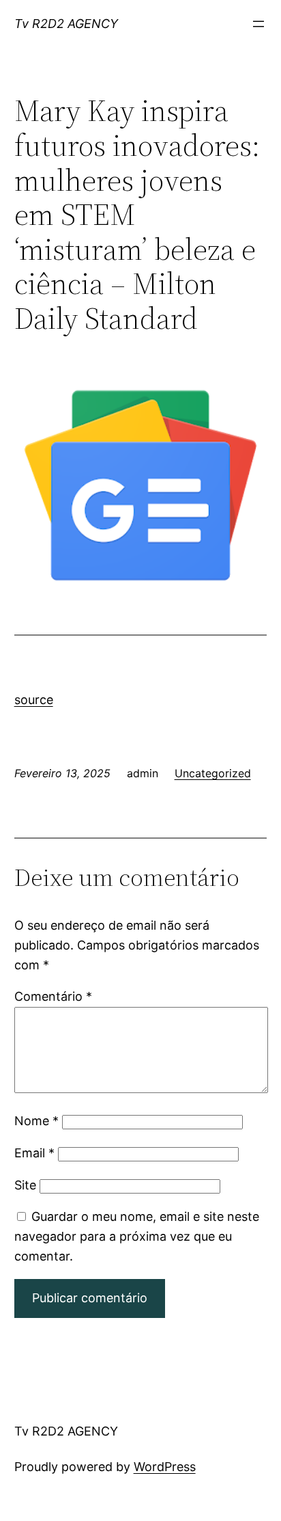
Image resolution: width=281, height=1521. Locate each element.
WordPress (165, 1466)
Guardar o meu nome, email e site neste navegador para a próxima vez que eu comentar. (136, 1236)
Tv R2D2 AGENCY (66, 23)
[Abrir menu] (258, 24)
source (33, 699)
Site (25, 1185)
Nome (36, 1121)
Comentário (53, 996)
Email (34, 1153)
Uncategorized (213, 773)
